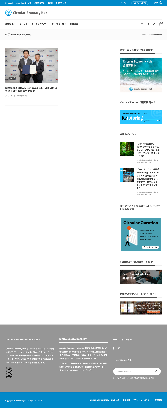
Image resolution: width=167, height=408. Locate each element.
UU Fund (66, 355)
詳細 (88, 370)
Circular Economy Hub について (18, 3)
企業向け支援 (39, 3)
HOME (144, 35)
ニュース (12, 78)
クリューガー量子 (11, 96)
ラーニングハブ (38, 24)
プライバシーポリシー (142, 400)
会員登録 (74, 24)
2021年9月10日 (22, 96)
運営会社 (126, 400)
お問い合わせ (61, 3)
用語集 (50, 3)
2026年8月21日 (146, 162)
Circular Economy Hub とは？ (105, 400)
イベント (23, 24)
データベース (58, 24)
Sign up (155, 371)
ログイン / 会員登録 (139, 3)
